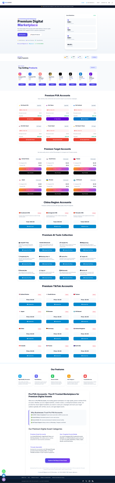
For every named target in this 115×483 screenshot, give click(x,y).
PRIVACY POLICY (35, 477)
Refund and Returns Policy (58, 477)
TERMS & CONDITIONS (45, 477)
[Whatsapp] (4, 471)
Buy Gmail (31, 118)
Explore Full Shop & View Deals (57, 460)
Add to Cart (31, 226)
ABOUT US (24, 477)
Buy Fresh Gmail (58, 139)
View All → (93, 67)
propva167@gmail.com (23, 43)
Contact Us (30, 304)
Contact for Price (27, 250)
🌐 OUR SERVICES (90, 2)
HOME (82, 2)
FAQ (29, 477)
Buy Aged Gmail (85, 139)
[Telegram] (4, 475)
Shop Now (23, 34)
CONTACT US (104, 2)
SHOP (98, 2)
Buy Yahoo (58, 118)
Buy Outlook (85, 118)
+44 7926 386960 (39, 43)
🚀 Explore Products (35, 34)
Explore (22, 84)
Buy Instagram (31, 168)
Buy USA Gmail (30, 139)
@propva (32, 43)
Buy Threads (30, 172)
